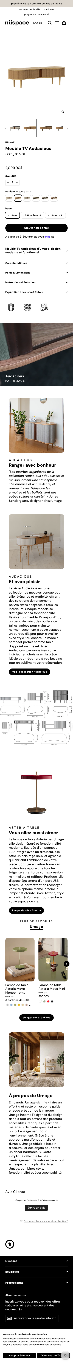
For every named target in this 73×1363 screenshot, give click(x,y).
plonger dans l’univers (36, 1017)
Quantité (10, 176)
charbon (45, 198)
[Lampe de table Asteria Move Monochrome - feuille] (15, 1005)
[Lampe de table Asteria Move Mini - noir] (52, 1001)
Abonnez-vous (15, 1295)
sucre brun (18, 198)
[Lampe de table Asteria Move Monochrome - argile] (27, 1005)
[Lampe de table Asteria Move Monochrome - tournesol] (19, 1005)
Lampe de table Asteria (26, 910)
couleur (18, 191)
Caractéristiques (16, 263)
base (8, 208)
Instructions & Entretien (20, 282)
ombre (36, 198)
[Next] (66, 964)
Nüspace (11, 1261)
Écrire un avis (36, 1208)
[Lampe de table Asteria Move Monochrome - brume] (7, 1005)
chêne (12, 215)
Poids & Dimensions (17, 272)
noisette (54, 198)
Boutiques (12, 1272)
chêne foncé (32, 215)
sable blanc (9, 198)
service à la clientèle (29, 9)
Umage (10, 142)
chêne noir (55, 215)
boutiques (49, 9)
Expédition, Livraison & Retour (24, 292)
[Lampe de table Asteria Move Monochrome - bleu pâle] (11, 1005)
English (37, 22)
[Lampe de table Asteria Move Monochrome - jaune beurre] (23, 1005)
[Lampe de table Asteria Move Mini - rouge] (48, 1001)
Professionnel (14, 1282)
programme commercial (36, 14)
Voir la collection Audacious (29, 671)
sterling (27, 198)
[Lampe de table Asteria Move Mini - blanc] (40, 1001)
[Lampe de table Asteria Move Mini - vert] (44, 1001)
